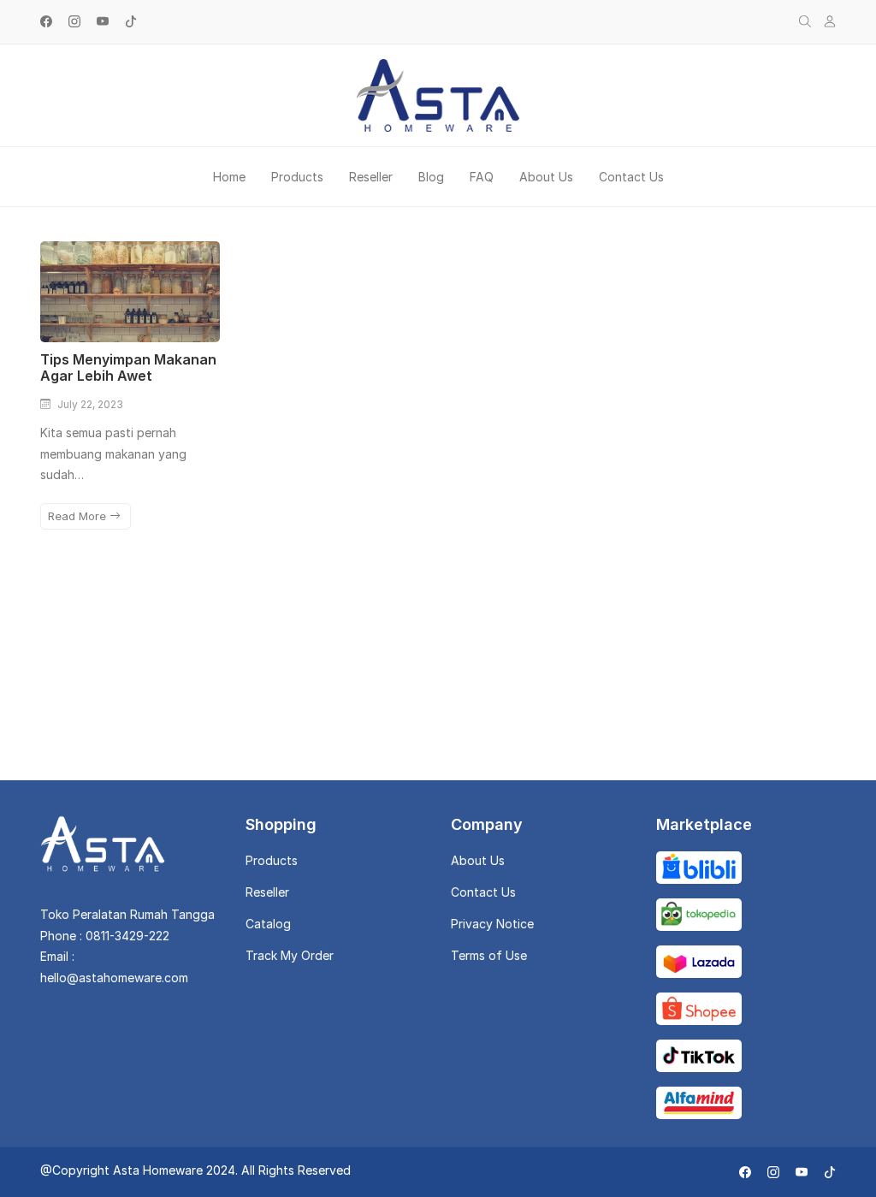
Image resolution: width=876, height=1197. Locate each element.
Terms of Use (489, 955)
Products (297, 176)
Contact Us (631, 176)
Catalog (268, 923)
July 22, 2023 (90, 404)
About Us (546, 176)
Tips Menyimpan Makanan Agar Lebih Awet (128, 367)
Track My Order (290, 955)
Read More (79, 516)
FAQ (482, 176)
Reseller (371, 176)
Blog (431, 176)
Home (229, 176)
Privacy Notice (492, 923)
